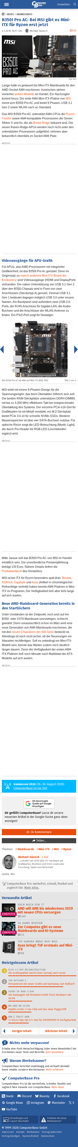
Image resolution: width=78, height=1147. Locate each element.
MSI (68, 98)
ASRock (7, 582)
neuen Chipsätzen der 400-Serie (33, 631)
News (10, 14)
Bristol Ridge (41, 122)
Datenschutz (47, 1136)
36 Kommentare (40, 832)
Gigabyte (20, 582)
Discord (27, 1096)
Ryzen (67, 849)
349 (23, 916)
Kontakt (20, 1132)
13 (22, 934)
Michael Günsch (29, 857)
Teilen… (40, 840)
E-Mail (45, 857)
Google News (14, 1102)
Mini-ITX (44, 849)
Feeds (10, 1096)
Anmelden (63, 4)
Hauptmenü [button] (6, 4)
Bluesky (44, 1096)
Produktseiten (11, 571)
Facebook (63, 1096)
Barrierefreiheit (30, 1136)
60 (22, 953)
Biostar (66, 577)
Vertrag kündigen (11, 1136)
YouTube (11, 1109)
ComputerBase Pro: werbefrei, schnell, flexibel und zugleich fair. (39, 885)
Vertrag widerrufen (52, 1132)
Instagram (37, 1102)
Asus (35, 582)
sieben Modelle (24, 94)
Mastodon (58, 1102)
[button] (75, 4)
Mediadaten (33, 1132)
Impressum (8, 1132)
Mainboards (24, 14)
